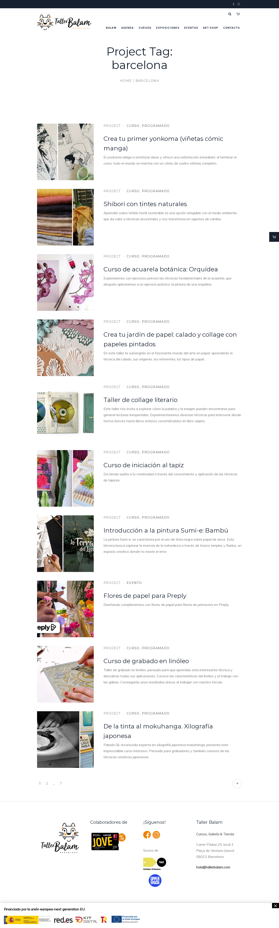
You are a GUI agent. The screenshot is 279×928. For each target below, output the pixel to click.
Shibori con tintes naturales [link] (145, 204)
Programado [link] (156, 126)
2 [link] (47, 783)
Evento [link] (134, 583)
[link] (274, 237)
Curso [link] (133, 126)
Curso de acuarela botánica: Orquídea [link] (161, 269)
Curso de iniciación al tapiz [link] (144, 465)
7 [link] (61, 783)
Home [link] (126, 81)
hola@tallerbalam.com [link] (213, 867)
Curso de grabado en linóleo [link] (146, 661)
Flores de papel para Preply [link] (145, 595)
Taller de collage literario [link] (140, 399)
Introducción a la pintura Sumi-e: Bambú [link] (166, 530)
